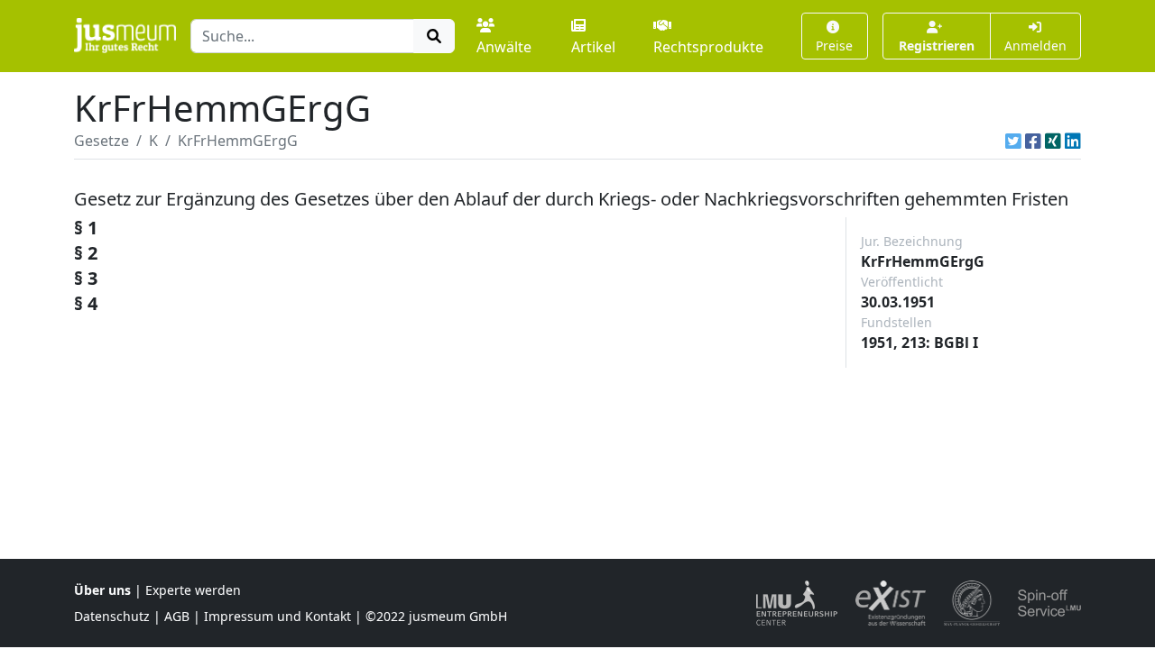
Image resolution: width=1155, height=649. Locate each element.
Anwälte (503, 47)
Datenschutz (112, 616)
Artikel (593, 47)
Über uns (102, 590)
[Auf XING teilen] (1053, 140)
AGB (176, 616)
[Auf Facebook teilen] (1033, 140)
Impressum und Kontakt (277, 616)
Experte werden (193, 590)
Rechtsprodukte (708, 47)
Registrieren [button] (937, 45)
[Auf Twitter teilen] (1013, 140)
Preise (834, 45)
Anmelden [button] (1035, 45)
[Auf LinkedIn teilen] (1073, 140)
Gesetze (101, 141)
